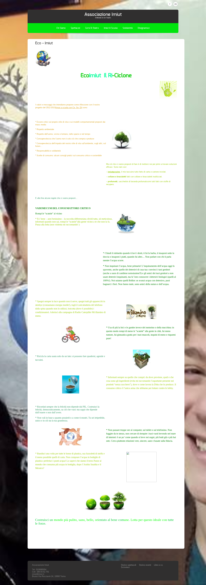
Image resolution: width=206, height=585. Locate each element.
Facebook (170, 4)
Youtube (175, 4)
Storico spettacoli (128, 565)
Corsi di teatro (92, 28)
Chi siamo (61, 28)
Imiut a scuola (110, 28)
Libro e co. (158, 565)
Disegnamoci (144, 28)
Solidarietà (128, 28)
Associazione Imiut (103, 14)
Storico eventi (145, 565)
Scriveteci (125, 567)
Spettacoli (75, 28)
